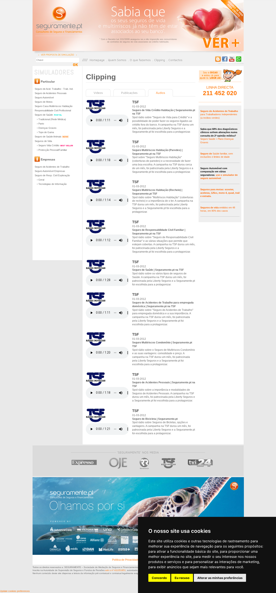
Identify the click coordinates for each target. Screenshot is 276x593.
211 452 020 (220, 93)
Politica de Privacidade (125, 559)
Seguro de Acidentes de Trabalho (52, 166)
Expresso (84, 463)
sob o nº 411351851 (115, 570)
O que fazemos (140, 60)
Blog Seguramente (218, 59)
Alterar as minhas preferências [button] (220, 578)
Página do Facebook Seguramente (225, 59)
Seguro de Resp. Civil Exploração (52, 175)
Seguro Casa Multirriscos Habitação (53, 106)
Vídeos (98, 92)
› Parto (40, 123)
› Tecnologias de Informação (52, 184)
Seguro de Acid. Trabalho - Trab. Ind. (54, 89)
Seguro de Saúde (48, 114)
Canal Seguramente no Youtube (232, 59)
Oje (118, 463)
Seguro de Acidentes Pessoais (51, 93)
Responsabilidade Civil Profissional (53, 110)
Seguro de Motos (44, 102)
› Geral (40, 179)
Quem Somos (117, 60)
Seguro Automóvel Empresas (50, 171)
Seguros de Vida (43, 141)
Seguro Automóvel (44, 97)
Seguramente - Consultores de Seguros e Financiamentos (59, 19)
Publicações (129, 92)
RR (144, 463)
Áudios (160, 92)
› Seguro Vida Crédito (55, 145)
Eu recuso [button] (182, 578)
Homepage (97, 60)
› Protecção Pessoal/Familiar (52, 150)
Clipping (159, 60)
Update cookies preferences (15, 591)
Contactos (175, 60)
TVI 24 (200, 463)
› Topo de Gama (45, 132)
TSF (168, 463)
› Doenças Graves (46, 128)
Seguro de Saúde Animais (51, 136)
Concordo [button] (159, 578)
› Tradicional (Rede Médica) (51, 119)
